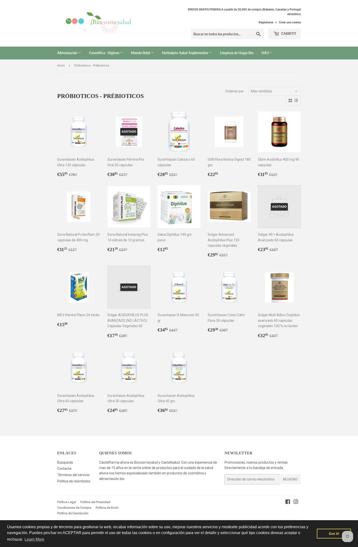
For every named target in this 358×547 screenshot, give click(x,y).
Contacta (64, 468)
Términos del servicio (73, 475)
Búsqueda (65, 462)
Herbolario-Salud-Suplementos (185, 53)
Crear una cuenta (290, 22)
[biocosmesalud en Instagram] (295, 502)
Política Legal (66, 502)
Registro (290, 479)
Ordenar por (234, 91)
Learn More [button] (34, 539)
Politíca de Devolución (72, 513)
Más (265, 53)
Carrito (288, 33)
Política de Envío (107, 507)
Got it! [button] (334, 534)
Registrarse (266, 22)
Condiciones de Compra (74, 507)
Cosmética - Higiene (104, 53)
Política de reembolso (73, 481)
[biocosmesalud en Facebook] (287, 502)
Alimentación (67, 53)
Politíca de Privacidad (95, 502)
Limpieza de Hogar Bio (237, 53)
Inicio (61, 65)
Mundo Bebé (141, 53)
